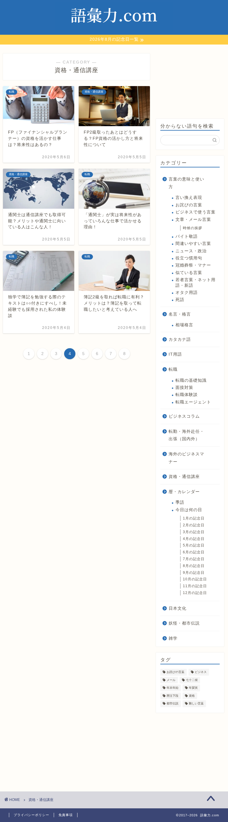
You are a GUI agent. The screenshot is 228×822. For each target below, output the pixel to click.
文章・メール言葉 (193, 219)
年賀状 (193, 688)
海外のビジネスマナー (186, 458)
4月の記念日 (194, 539)
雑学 (173, 638)
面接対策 (184, 387)
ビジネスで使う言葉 (195, 212)
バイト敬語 (186, 236)
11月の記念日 (195, 586)
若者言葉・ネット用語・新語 (195, 282)
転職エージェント (193, 402)
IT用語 (175, 354)
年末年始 (172, 688)
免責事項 (65, 815)
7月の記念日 (194, 559)
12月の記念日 (195, 593)
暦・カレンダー (184, 492)
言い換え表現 (188, 197)
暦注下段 (172, 695)
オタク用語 (186, 292)
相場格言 (184, 325)
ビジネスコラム (184, 416)
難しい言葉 (196, 703)
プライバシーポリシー (31, 815)
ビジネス (201, 672)
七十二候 (192, 680)
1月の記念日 (194, 518)
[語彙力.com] (114, 31)
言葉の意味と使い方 (186, 183)
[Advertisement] (190, 83)
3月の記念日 (194, 532)
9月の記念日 (194, 573)
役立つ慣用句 (188, 258)
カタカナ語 (180, 339)
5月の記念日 (194, 545)
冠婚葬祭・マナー (193, 265)
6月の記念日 (194, 552)
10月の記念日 (195, 579)
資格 (192, 695)
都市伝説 (172, 703)
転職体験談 (186, 394)
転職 (173, 369)
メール (171, 680)
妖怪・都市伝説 (184, 623)
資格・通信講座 (184, 476)
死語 (179, 299)
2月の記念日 (194, 525)
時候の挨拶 (192, 228)
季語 (179, 502)
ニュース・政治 (191, 251)
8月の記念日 (194, 566)
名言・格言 (180, 314)
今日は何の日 (188, 510)
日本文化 (177, 608)
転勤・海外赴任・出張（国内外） (186, 435)
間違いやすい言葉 (193, 243)
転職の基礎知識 (191, 380)
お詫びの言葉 (188, 205)
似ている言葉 (188, 272)
